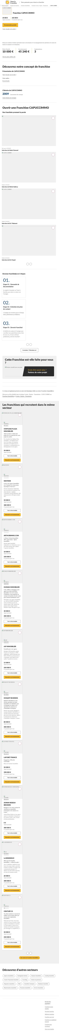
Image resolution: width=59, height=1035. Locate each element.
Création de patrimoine (36, 979)
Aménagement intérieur (22, 975)
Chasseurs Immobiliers (36, 975)
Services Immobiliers (38, 987)
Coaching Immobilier (49, 975)
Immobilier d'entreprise (29, 983)
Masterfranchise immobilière (10, 987)
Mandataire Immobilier (43, 983)
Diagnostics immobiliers (9, 983)
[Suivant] (30, 264)
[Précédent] (27, 264)
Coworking (24, 979)
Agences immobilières (9, 975)
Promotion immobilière (25, 987)
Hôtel (19, 983)
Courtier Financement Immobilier (11, 979)
